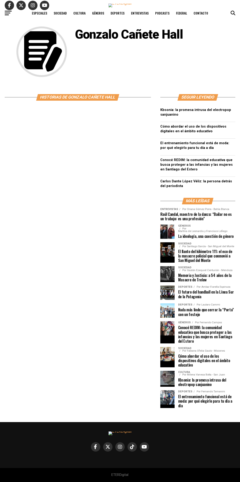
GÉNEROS (98, 13)
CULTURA (79, 13)
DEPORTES (117, 13)
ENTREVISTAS (140, 13)
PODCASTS (162, 13)
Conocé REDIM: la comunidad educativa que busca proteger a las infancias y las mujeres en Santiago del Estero (196, 164)
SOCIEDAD (60, 13)
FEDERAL (181, 13)
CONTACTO (201, 13)
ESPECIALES (39, 13)
